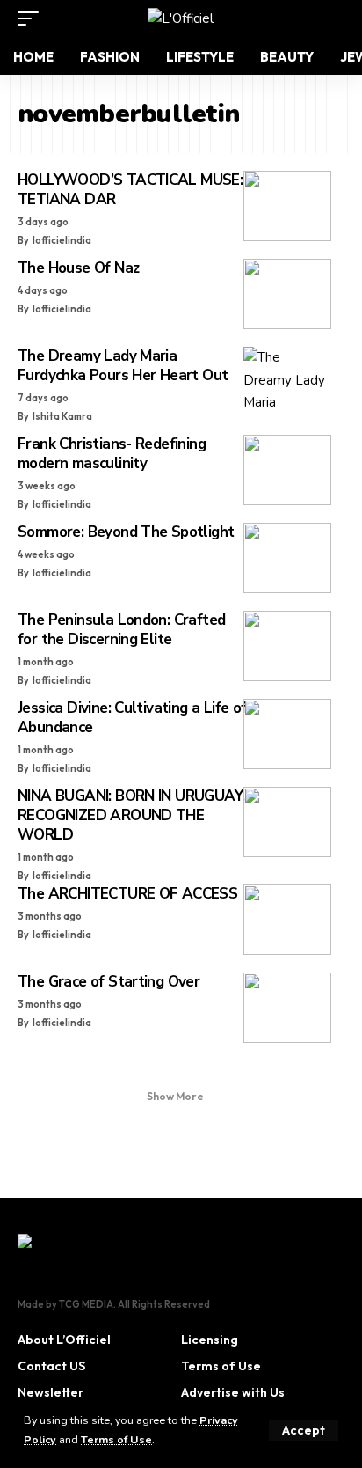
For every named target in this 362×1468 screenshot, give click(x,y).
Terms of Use (116, 1439)
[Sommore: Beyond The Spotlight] (287, 558)
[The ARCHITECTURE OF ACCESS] (287, 919)
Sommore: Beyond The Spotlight (126, 532)
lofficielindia (62, 240)
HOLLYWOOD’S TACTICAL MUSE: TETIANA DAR (130, 189)
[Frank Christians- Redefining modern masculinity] (287, 470)
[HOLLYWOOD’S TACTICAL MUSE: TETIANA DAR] (287, 206)
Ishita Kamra (62, 416)
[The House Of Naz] (287, 294)
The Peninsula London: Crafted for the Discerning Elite (121, 630)
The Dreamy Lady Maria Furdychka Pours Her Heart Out (123, 365)
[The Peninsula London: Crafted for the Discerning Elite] (287, 646)
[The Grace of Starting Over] (287, 1008)
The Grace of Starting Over (108, 982)
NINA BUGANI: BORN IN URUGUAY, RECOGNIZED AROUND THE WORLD (131, 815)
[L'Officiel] (181, 18)
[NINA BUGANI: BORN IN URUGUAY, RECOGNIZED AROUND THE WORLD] (287, 822)
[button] (303, 1430)
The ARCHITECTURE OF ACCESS (127, 894)
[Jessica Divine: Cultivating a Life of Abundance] (287, 734)
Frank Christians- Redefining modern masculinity (112, 453)
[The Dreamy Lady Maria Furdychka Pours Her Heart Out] (287, 382)
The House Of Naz (78, 268)
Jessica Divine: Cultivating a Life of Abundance (132, 718)
